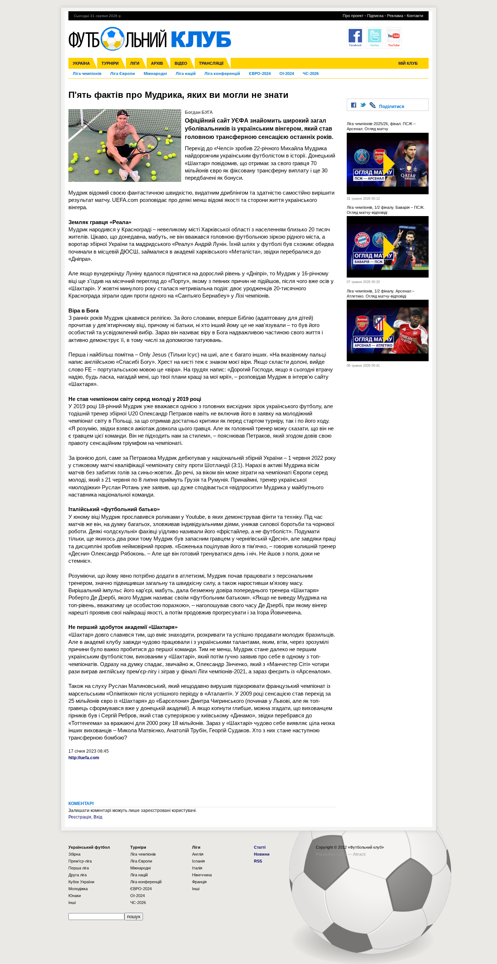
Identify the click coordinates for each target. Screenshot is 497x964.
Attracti (359, 854)
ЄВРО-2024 (260, 73)
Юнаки (74, 895)
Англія (197, 854)
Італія (197, 868)
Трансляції (211, 63)
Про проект (353, 15)
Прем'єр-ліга (80, 861)
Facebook (355, 38)
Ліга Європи (122, 73)
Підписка (375, 15)
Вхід (98, 817)
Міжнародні (155, 73)
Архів (157, 63)
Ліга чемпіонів (87, 73)
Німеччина (202, 875)
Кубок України (81, 882)
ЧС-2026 (311, 73)
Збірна (74, 854)
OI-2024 (286, 73)
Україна (81, 63)
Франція (199, 882)
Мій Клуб (408, 63)
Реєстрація (79, 817)
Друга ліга (77, 875)
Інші (72, 902)
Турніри (110, 63)
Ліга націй (186, 73)
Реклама (395, 15)
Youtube (393, 38)
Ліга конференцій (222, 73)
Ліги (134, 63)
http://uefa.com (83, 757)
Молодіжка (78, 889)
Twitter (374, 38)
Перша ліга (78, 868)
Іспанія (198, 861)
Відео (181, 63)
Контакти (415, 15)
